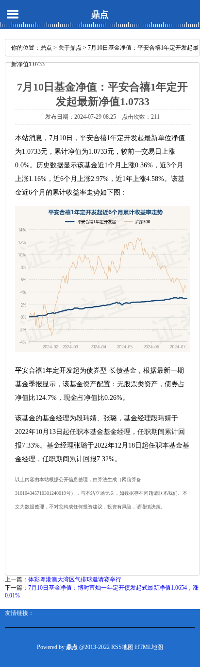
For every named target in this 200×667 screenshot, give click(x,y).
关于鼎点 (70, 47)
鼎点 (100, 14)
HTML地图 (149, 647)
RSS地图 (122, 647)
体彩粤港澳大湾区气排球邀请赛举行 (74, 579)
